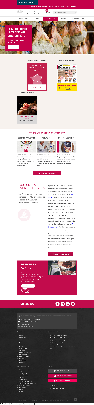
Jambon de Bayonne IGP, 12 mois (58, 293)
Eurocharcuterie (23, 338)
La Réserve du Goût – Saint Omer (27, 342)
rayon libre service (27, 285)
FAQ (39, 358)
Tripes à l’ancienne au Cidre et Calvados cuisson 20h (62, 306)
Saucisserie (22, 309)
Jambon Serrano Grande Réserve (58, 295)
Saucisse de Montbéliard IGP (57, 299)
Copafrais (21, 330)
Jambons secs (22, 303)
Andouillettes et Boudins (25, 311)
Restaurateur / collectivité (29, 280)
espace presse (54, 343)
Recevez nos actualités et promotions (59, 358)
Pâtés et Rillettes (23, 307)
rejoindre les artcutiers (57, 346)
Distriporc (21, 336)
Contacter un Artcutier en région (40, 7)
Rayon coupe (25, 282)
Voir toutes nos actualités (47, 173)
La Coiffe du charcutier (56, 297)
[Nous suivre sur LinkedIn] (68, 262)
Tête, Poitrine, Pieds (24, 314)
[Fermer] (76, 369)
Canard (20, 299)
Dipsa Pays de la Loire (24, 332)
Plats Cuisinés (22, 316)
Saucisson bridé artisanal (56, 303)
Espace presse (45, 358)
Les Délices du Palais (24, 344)
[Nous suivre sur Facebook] (57, 262)
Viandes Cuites (22, 318)
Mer (20, 301)
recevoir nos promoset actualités (63, 329)
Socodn (21, 349)
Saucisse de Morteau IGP (56, 301)
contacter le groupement (64, 334)
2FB (20, 328)
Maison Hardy (22, 345)
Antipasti (21, 297)
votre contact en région (63, 339)
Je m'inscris (25, 398)
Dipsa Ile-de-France (24, 334)
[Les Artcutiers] (47, 14)
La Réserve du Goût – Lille (25, 340)
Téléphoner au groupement (65, 7)
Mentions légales (33, 358)
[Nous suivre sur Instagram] (63, 262)
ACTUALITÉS (63, 19)
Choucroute (22, 320)
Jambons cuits (22, 295)
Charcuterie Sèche (23, 305)
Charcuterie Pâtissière (24, 313)
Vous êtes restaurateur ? (27, 2)
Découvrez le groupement (61, 254)
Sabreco (21, 347)
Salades (21, 293)
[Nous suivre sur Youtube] (73, 262)
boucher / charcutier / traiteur (30, 278)
